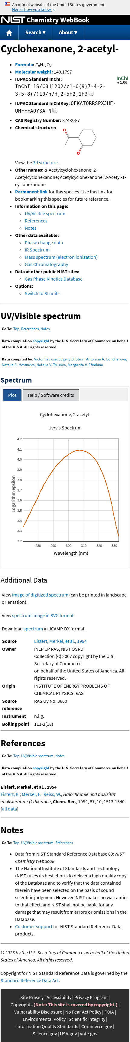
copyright (41, 340)
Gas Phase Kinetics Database (54, 279)
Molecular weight (33, 72)
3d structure (45, 162)
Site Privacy (32, 997)
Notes (31, 228)
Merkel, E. (31, 794)
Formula (24, 64)
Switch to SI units (42, 293)
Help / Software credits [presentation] (51, 395)
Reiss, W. (52, 794)
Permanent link (31, 192)
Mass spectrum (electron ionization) (61, 257)
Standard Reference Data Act (30, 980)
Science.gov (45, 1033)
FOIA (109, 1012)
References (36, 221)
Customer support (33, 926)
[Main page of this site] (9, 32)
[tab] (12, 395)
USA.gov (68, 1033)
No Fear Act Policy (83, 1012)
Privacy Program (91, 997)
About (66, 32)
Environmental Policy (44, 1019)
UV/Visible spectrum (45, 213)
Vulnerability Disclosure (38, 1012)
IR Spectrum (37, 250)
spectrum (33, 629)
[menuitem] (9, 32)
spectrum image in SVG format (42, 615)
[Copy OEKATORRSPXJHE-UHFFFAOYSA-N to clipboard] (54, 112)
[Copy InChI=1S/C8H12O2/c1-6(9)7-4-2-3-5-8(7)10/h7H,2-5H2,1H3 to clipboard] (91, 95)
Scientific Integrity (87, 1019)
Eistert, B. (10, 794)
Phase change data (44, 242)
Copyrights (22, 1004)
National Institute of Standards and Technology (13, 20)
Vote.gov (88, 1033)
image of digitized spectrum (40, 595)
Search (33, 32)
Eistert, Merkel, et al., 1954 (60, 641)
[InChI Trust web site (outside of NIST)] (122, 83)
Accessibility (59, 997)
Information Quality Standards (47, 1026)
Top (16, 328)
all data (9, 809)
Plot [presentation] (12, 395)
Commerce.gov (96, 1026)
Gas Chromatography (46, 264)
